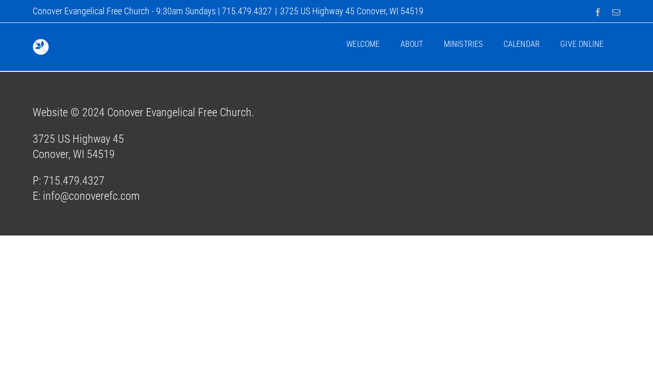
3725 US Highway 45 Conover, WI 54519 (351, 11)
